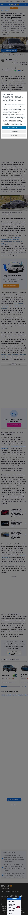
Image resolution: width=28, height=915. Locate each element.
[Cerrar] (20, 897)
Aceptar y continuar (14, 127)
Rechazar (14, 135)
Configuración (14, 131)
